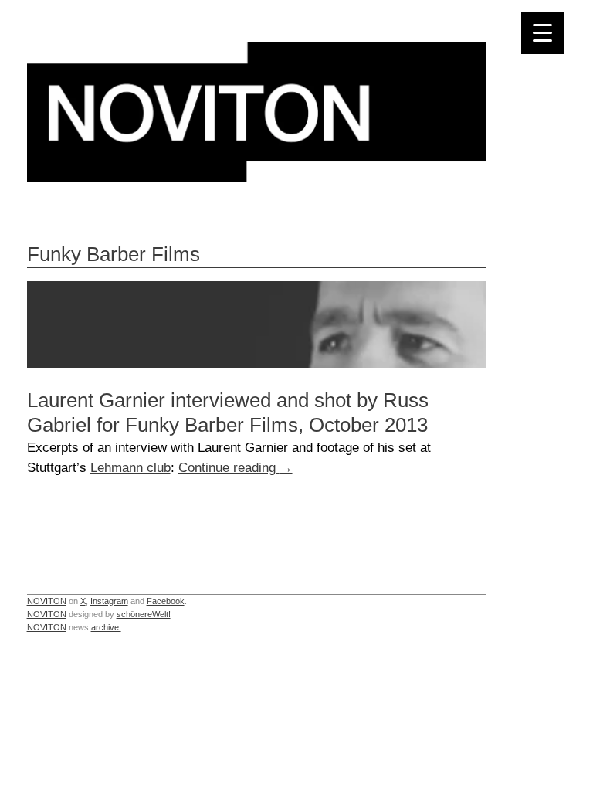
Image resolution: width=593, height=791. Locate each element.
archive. (106, 627)
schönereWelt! (144, 614)
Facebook (166, 601)
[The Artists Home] (256, 178)
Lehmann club (130, 467)
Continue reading (235, 467)
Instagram (109, 601)
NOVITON (46, 601)
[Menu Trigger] (542, 33)
